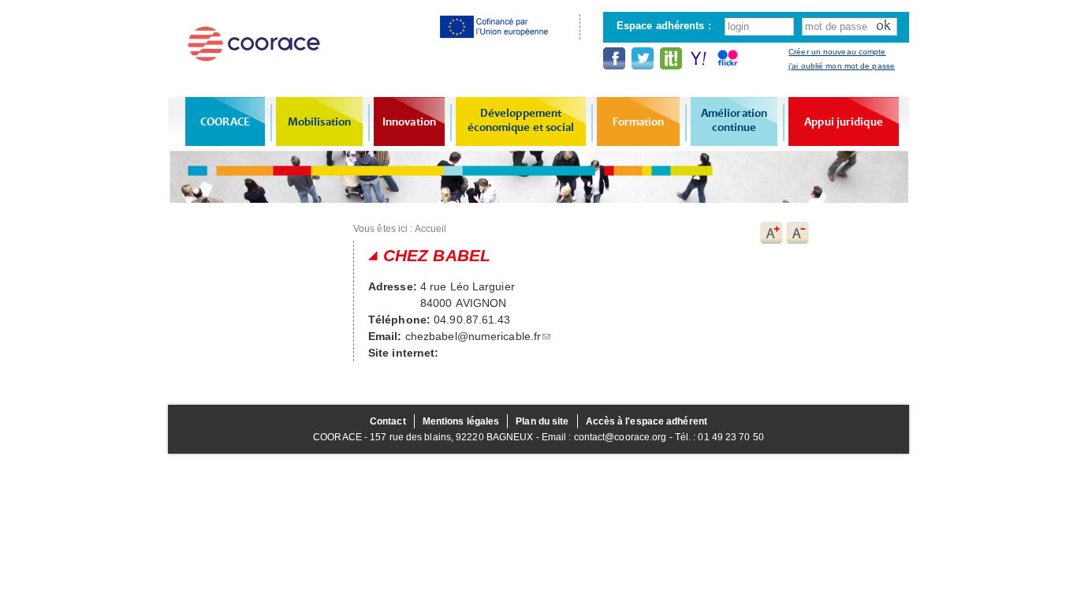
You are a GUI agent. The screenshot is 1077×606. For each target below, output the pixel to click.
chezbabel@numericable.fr (473, 336)
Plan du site (542, 421)
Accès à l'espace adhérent (647, 421)
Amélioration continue (734, 120)
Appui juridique (843, 121)
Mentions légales (461, 421)
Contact (388, 421)
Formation (639, 121)
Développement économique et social (521, 120)
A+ (771, 233)
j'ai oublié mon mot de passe (841, 66)
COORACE (225, 121)
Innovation (409, 121)
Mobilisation (319, 121)
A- (798, 233)
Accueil (431, 228)
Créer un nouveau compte (836, 51)
